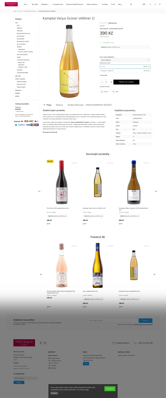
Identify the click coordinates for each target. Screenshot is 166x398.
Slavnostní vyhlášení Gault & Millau (92, 355)
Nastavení (54, 393)
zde (87, 389)
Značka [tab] (82, 105)
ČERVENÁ (20, 31)
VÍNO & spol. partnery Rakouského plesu (94, 358)
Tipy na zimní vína (88, 360)
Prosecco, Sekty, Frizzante (25, 51)
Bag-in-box (21, 62)
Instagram (45, 343)
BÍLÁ (18, 25)
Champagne (21, 49)
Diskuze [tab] (59, 105)
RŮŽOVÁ (19, 28)
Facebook (40, 343)
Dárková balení (21, 87)
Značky (17, 96)
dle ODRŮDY (20, 39)
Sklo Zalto (18, 76)
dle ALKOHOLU (21, 44)
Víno (16, 23)
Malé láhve (21, 65)
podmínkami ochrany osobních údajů (142, 324)
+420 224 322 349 (145, 343)
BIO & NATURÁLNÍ (22, 54)
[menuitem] (26, 4)
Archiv (86, 363)
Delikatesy (18, 90)
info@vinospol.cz (122, 343)
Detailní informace (105, 86)
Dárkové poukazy (22, 81)
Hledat (19, 382)
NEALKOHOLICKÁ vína (23, 33)
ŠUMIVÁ (19, 47)
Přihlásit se (146, 320)
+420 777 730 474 (53, 363)
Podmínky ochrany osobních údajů (22, 357)
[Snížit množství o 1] (102, 82)
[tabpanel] (62, 192)
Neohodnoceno (112, 23)
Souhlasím (110, 388)
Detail (48, 223)
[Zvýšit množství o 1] (111, 82)
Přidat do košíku (126, 82)
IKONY (19, 57)
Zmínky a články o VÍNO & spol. (126, 355)
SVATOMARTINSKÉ (22, 72)
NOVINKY (19, 70)
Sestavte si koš (21, 84)
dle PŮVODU (20, 36)
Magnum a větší (22, 67)
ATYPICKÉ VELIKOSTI (23, 60)
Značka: (111, 28)
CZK (144, 4)
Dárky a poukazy (20, 79)
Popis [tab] (49, 105)
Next (156, 191)
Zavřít (147, 97)
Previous (40, 191)
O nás (15, 360)
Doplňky (17, 93)
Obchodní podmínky (18, 355)
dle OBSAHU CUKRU (23, 41)
